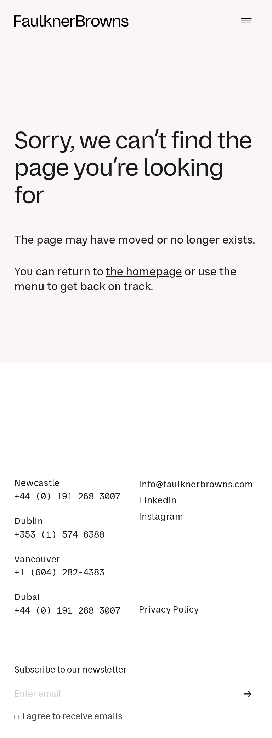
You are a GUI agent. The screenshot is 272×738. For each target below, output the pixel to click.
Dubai (27, 597)
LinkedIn (158, 500)
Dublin (28, 521)
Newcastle (37, 483)
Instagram (161, 517)
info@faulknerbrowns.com (196, 485)
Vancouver (37, 559)
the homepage (144, 272)
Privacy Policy (169, 610)
